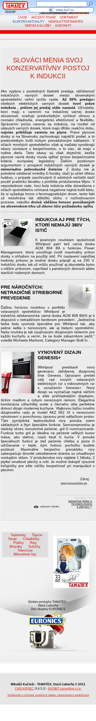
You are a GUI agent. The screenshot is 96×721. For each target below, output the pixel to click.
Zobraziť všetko (49, 506)
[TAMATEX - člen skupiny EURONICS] (11, 11)
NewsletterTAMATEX (65, 21)
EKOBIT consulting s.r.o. (64, 688)
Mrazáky (15, 546)
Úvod (22, 17)
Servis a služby (38, 25)
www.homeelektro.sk (74, 483)
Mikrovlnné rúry (25, 554)
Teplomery (18, 535)
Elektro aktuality (28, 21)
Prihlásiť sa (65, 10)
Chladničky (31, 539)
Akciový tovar (43, 17)
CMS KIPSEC (24, 688)
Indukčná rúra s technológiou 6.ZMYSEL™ (80, 502)
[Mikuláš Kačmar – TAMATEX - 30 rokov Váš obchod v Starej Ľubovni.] (15, 5)
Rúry (33, 543)
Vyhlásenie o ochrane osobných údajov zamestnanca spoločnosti (48, 695)
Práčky (18, 543)
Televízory (25, 550)
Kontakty (63, 25)
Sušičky (34, 546)
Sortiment (69, 17)
